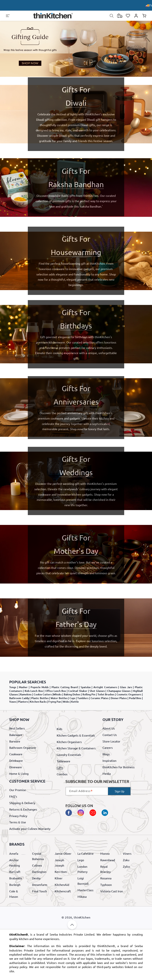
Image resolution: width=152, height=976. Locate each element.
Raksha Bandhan (76, 184)
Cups (72, 698)
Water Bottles (59, 698)
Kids (59, 729)
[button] (8, 16)
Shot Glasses (97, 691)
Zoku (126, 860)
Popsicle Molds (40, 687)
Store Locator (111, 741)
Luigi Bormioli (83, 880)
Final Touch (39, 891)
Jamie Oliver (63, 853)
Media (107, 773)
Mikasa (82, 896)
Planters (23, 701)
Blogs (106, 754)
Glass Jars (126, 687)
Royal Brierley (105, 869)
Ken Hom (61, 871)
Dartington (39, 871)
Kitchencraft (63, 891)
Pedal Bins (135, 698)
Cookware (15, 754)
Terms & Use (17, 822)
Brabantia (15, 878)
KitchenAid (62, 884)
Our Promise (17, 790)
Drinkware (16, 760)
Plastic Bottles (40, 698)
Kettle (75, 701)
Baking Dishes (72, 694)
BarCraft (14, 871)
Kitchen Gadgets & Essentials (76, 735)
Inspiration (109, 760)
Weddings (76, 472)
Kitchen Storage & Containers (76, 748)
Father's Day (76, 624)
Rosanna (105, 878)
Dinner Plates (119, 698)
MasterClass (85, 890)
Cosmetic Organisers (129, 694)
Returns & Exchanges (23, 809)
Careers (108, 747)
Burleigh (14, 884)
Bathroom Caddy (19, 698)
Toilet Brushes (106, 694)
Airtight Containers (105, 687)
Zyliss (126, 866)
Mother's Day (76, 551)
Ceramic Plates (100, 698)
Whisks (57, 694)
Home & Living (19, 773)
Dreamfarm (39, 884)
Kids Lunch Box (34, 691)
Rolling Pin (88, 694)
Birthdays (76, 325)
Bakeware (15, 735)
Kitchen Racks (38, 701)
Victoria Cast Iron (111, 891)
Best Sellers (17, 728)
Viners (127, 853)
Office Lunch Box (55, 691)
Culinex (37, 865)
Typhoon (106, 884)
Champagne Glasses (118, 691)
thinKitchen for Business (119, 767)
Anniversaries (76, 401)
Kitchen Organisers (69, 742)
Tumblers (82, 698)
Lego (80, 860)
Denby (36, 878)
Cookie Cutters (43, 694)
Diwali (76, 102)
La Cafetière (85, 853)
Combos (62, 774)
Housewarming (76, 252)
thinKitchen (82, 917)
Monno (105, 853)
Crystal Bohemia (38, 856)
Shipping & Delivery (22, 803)
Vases (12, 701)
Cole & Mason (13, 893)
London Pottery (82, 869)
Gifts (60, 767)
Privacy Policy (18, 816)
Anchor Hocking (14, 862)
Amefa (13, 853)
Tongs (12, 687)
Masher (23, 687)
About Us (109, 728)
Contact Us (110, 735)
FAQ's (13, 796)
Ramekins (26, 694)
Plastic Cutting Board (65, 687)
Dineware (15, 767)
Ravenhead (107, 860)
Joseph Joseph (59, 862)
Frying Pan (54, 701)
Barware (14, 741)
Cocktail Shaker (77, 691)
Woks (66, 701)
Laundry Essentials (69, 754)
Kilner (58, 878)
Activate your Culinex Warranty (29, 828)
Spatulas (86, 687)
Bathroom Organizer (22, 747)
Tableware (63, 761)
